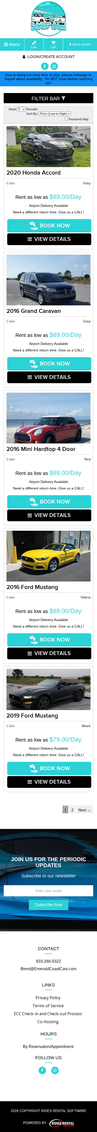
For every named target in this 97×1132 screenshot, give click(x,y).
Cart (53, 47)
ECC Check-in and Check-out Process (48, 1013)
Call (34, 47)
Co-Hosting (48, 1021)
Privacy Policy (48, 997)
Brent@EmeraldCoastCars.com (48, 969)
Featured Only (78, 119)
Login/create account (51, 57)
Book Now (55, 225)
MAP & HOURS (81, 44)
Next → (84, 810)
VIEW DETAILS (52, 239)
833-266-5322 (48, 961)
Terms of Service (48, 1005)
